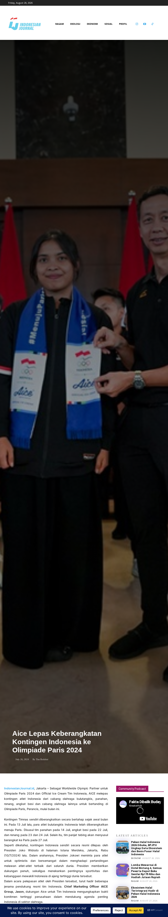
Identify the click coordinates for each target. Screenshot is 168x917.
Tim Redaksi (42, 759)
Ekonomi (136, 858)
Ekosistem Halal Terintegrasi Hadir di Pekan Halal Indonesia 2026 (145, 892)
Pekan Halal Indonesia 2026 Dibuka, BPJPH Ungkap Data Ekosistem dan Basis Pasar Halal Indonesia (146, 848)
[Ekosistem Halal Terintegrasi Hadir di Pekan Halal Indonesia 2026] (122, 892)
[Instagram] (137, 24)
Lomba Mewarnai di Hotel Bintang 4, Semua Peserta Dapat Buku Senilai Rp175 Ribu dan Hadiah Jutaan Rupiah (146, 871)
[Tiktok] (152, 24)
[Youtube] (144, 24)
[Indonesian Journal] (30, 24)
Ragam (135, 881)
